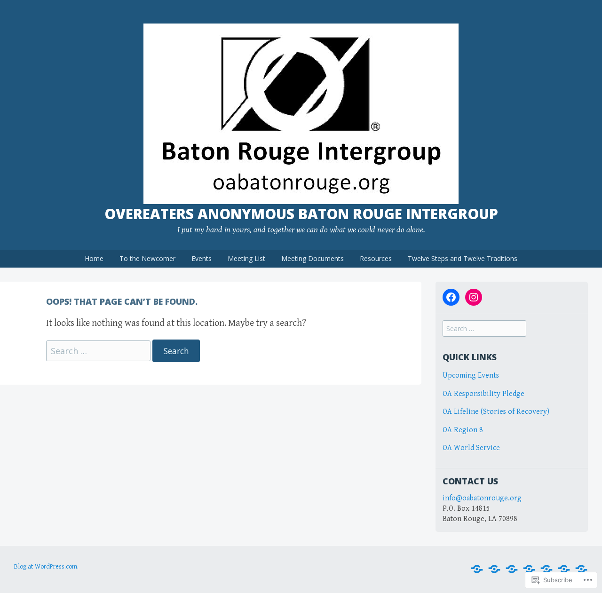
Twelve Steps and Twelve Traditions (462, 258)
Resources (376, 258)
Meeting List (246, 258)
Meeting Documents (312, 258)
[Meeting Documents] (546, 569)
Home (94, 258)
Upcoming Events (471, 375)
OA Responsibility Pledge (483, 393)
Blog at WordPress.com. (46, 566)
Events (201, 258)
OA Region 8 (464, 430)
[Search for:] (99, 351)
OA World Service (471, 447)
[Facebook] (451, 297)
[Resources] (563, 569)
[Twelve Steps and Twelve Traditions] (581, 569)
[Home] (476, 569)
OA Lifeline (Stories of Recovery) (496, 411)
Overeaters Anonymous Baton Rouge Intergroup (301, 213)
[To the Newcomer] (494, 569)
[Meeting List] (529, 569)
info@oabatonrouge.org (482, 498)
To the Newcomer (147, 258)
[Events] (511, 569)
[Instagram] (473, 297)
